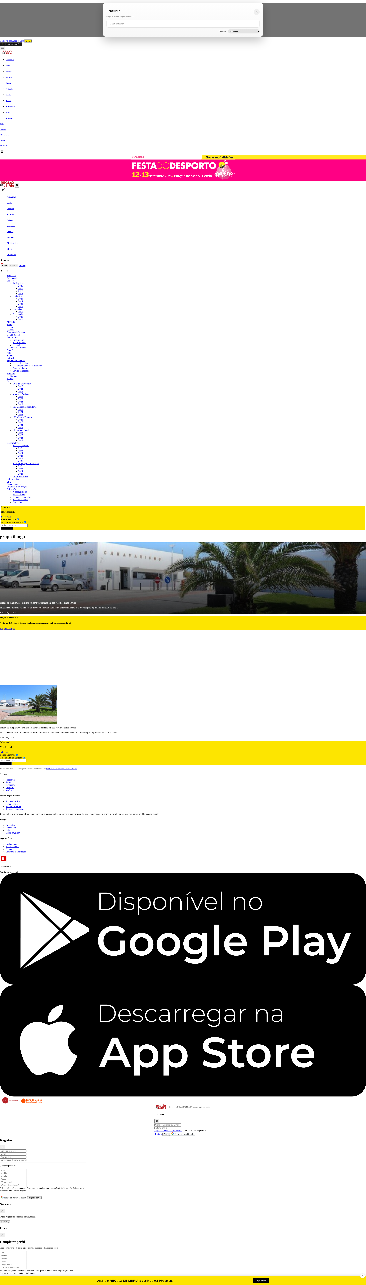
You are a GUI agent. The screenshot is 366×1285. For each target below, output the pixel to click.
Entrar (28, 41)
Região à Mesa (13, 335)
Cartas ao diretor (20, 368)
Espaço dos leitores (21, 363)
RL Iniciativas (13, 443)
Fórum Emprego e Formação (26, 463)
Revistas (10, 381)
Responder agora (7, 628)
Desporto (11, 327)
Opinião (10, 350)
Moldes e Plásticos (21, 394)
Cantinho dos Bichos (16, 347)
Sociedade (11, 275)
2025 (20, 286)
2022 (20, 304)
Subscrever (7, 528)
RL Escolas (12, 376)
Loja (22, 41)
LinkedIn (10, 787)
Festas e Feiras (19, 342)
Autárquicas (18, 283)
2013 (20, 293)
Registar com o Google (15, 1197)
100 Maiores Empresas (23, 417)
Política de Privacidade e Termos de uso (61, 769)
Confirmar (5, 1222)
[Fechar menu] (17, 185)
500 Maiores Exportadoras (24, 407)
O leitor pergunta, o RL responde (27, 365)
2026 (20, 317)
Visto (9, 353)
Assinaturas (11, 827)
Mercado (11, 322)
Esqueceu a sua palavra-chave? (168, 1130)
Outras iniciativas (20, 476)
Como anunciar (14, 484)
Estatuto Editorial (20, 499)
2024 (20, 301)
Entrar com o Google (184, 1134)
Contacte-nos (6, 41)
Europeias (17, 309)
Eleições (10, 280)
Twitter (9, 782)
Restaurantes (18, 340)
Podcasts (11, 373)
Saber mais (6, 516)
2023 (20, 391)
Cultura (10, 329)
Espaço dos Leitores (16, 360)
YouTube (10, 790)
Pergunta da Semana (16, 332)
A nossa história (20, 492)
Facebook (10, 780)
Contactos (17, 502)
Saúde (9, 324)
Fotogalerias (12, 358)
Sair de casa (12, 337)
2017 (20, 291)
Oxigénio (17, 345)
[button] (183, 124)
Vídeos (10, 355)
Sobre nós (11, 489)
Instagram (10, 785)
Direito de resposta (21, 371)
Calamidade (12, 278)
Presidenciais (18, 314)
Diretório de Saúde (21, 430)
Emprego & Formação (17, 486)
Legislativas (18, 296)
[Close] (156, 1121)
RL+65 (10, 378)
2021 (20, 288)
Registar (13, 266)
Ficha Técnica (19, 494)
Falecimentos (13, 479)
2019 (20, 306)
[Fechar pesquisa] (257, 12)
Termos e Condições (22, 497)
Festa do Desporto (21, 445)
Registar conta (34, 1198)
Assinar (16, 41)
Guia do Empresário (22, 383)
